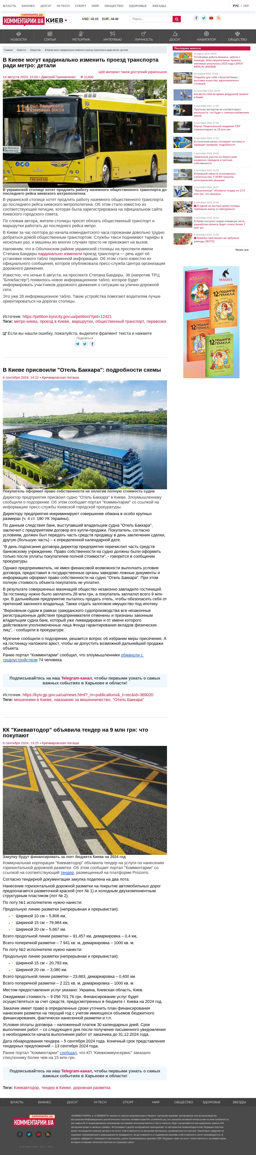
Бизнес (28, 6)
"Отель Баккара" (128, 699)
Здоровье (138, 6)
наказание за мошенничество (82, 699)
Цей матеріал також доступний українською (133, 72)
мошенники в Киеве (33, 699)
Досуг (46, 6)
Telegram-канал (76, 678)
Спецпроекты (217, 5)
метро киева (25, 321)
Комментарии (30, 1146)
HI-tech (63, 6)
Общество (114, 6)
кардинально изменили (60, 253)
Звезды (159, 6)
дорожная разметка (91, 1087)
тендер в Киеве (56, 1087)
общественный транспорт (119, 321)
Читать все (242, 249)
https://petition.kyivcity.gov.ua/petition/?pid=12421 (67, 316)
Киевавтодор (26, 1087)
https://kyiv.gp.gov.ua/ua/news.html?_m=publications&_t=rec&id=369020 (88, 694)
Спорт (80, 6)
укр (246, 5)
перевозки (156, 321)
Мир (95, 6)
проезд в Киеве (54, 321)
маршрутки (82, 321)
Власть (9, 6)
